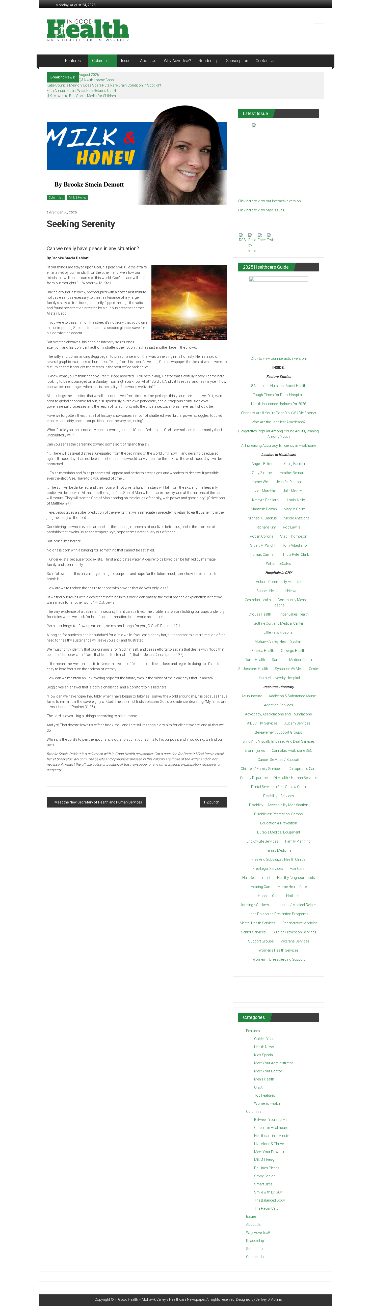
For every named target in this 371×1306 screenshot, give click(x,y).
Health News (264, 1047)
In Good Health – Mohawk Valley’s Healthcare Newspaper (160, 1299)
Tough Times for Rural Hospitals (279, 395)
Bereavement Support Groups (278, 732)
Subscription (237, 60)
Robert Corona (261, 536)
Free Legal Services (268, 869)
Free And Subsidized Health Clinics (278, 859)
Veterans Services (295, 941)
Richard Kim (266, 527)
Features (73, 60)
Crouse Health (260, 614)
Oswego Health (293, 651)
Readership (209, 60)
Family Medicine (278, 850)
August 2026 (89, 75)
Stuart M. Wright (262, 545)
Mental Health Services (258, 923)
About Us (148, 60)
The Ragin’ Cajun (267, 1208)
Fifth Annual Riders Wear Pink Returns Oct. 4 (81, 91)
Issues (126, 60)
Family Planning (297, 841)
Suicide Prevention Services (294, 932)
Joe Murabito (265, 491)
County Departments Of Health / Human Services (278, 778)
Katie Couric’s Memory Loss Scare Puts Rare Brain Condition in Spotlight (104, 85)
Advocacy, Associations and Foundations (278, 714)
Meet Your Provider (269, 1152)
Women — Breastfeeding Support (278, 959)
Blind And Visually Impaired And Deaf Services (279, 741)
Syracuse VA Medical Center (297, 669)
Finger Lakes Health (293, 614)
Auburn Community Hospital (278, 582)
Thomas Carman (262, 554)
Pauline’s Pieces (266, 1168)
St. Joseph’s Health (253, 669)
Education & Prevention (278, 823)
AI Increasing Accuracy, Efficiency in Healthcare (278, 445)
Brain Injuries (255, 750)
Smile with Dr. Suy (268, 1192)
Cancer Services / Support (278, 760)
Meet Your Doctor (268, 1071)
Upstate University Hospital (278, 678)
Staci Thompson (293, 536)
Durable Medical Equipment (278, 832)
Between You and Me (270, 1120)
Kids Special (264, 1055)
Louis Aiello (296, 500)
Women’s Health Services (278, 950)
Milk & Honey (77, 197)
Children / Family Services (261, 769)
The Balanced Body (269, 1200)
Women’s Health (267, 1103)
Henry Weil (261, 482)
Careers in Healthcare (271, 1128)
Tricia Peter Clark (295, 554)
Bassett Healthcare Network (278, 591)
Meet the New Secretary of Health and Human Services (98, 802)
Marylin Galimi (295, 509)
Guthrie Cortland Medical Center (278, 623)
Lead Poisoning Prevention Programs (278, 914)
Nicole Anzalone (296, 518)
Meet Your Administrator (273, 1063)
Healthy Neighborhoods (296, 878)
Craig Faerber (294, 464)
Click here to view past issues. (261, 210)
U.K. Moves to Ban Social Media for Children (81, 96)
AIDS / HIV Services (262, 723)
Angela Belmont (264, 464)
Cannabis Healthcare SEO (292, 750)
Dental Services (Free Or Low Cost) (278, 787)
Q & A (258, 1087)
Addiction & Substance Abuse (292, 696)
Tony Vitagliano (294, 545)
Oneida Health (263, 651)
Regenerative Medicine (299, 923)
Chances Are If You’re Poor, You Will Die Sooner (278, 413)
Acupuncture (252, 696)
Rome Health (255, 660)
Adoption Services (278, 705)
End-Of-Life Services (262, 841)
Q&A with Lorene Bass (96, 80)
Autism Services (297, 723)
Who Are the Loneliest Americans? (278, 422)
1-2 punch (211, 802)
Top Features (264, 1095)
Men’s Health (264, 1079)
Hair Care (297, 869)
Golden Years (265, 1039)
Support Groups (261, 941)
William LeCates (278, 564)
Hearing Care (261, 887)
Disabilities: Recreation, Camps (278, 814)
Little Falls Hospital (278, 632)
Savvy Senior (264, 1176)
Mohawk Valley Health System (278, 642)
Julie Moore (292, 491)
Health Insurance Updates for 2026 (278, 404)
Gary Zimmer (262, 473)
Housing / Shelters (254, 905)
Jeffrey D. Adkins (269, 1299)
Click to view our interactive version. (279, 358)
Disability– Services (278, 796)
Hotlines (292, 896)
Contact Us (265, 60)
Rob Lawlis (291, 527)
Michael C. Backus (262, 518)
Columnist (101, 60)
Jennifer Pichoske (290, 482)
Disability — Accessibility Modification (278, 805)
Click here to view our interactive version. (270, 201)
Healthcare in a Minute (271, 1136)
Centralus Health (258, 600)
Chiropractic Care (302, 769)
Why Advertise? (177, 60)
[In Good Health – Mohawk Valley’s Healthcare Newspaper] (54, 60)
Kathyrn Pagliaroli (266, 500)
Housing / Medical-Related (296, 905)
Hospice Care (268, 896)
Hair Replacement (256, 878)
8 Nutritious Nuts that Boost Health (278, 386)
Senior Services (253, 932)
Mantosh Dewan (264, 509)
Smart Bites (263, 1184)
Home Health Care (292, 887)
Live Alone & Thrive (269, 1144)
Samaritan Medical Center (292, 660)
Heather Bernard (292, 473)
